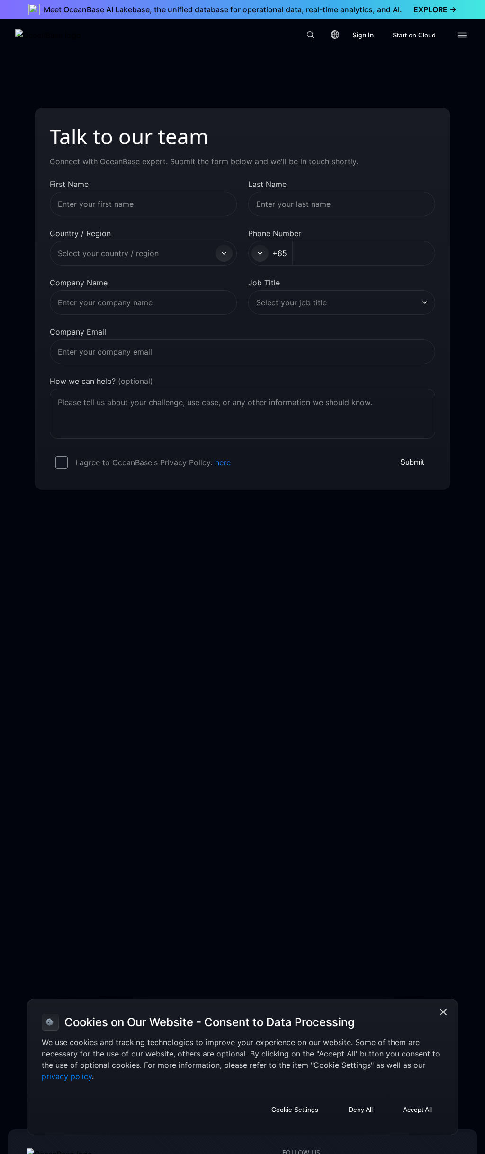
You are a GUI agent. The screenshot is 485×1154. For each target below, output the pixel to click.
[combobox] (135, 253)
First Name (69, 184)
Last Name (267, 184)
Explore (435, 9)
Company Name (79, 282)
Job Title (264, 282)
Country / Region (80, 233)
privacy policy (67, 1076)
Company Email (78, 332)
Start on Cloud (414, 35)
